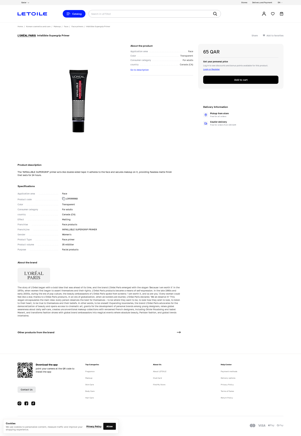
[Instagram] (19, 403)
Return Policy (227, 398)
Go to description (139, 69)
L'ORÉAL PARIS (27, 35)
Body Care (90, 391)
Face (66, 26)
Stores (244, 2)
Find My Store (159, 384)
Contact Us (27, 389)
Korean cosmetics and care (38, 26)
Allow (109, 426)
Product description (30, 164)
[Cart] (281, 14)
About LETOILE (159, 371)
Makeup (57, 26)
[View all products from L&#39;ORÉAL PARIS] (179, 332)
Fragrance (90, 371)
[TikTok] (33, 403)
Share (255, 35)
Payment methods (229, 371)
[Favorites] (273, 14)
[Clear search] (203, 14)
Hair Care (89, 398)
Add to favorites (275, 35)
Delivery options (228, 378)
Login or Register (211, 69)
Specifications (26, 186)
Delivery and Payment (262, 2)
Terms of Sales (227, 391)
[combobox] (143, 13)
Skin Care (89, 384)
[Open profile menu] (264, 14)
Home (20, 26)
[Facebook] (26, 403)
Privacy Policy (93, 426)
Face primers (77, 26)
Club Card (157, 378)
